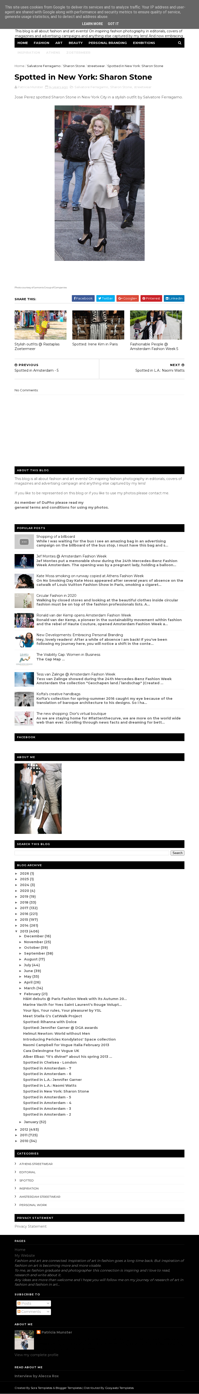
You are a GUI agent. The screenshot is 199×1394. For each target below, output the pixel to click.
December (34, 936)
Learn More (92, 24)
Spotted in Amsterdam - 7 (47, 1068)
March (30, 988)
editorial (27, 1172)
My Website (25, 1255)
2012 (24, 1129)
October (32, 947)
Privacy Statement (31, 1226)
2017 (24, 908)
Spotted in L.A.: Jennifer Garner (52, 1080)
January (31, 1122)
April (28, 982)
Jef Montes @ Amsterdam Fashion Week (71, 556)
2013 (24, 931)
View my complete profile (36, 1355)
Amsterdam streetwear (39, 1196)
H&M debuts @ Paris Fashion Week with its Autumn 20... (75, 999)
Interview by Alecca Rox (37, 1376)
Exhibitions (144, 43)
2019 (24, 896)
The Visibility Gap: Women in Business (68, 654)
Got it (113, 24)
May (28, 976)
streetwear (96, 66)
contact (155, 493)
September (35, 953)
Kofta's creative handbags (58, 694)
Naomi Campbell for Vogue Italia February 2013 (66, 1045)
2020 (25, 891)
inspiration (29, 1188)
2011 (24, 1135)
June (29, 971)
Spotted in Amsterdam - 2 (47, 1114)
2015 (24, 919)
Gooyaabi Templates (119, 1388)
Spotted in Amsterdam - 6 (47, 1074)
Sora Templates (41, 1388)
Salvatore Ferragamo (44, 66)
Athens (53, 52)
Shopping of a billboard (55, 536)
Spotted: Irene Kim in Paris (95, 344)
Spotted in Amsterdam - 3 (47, 1108)
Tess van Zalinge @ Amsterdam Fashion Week (75, 674)
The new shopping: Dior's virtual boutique (71, 713)
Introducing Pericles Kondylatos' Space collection (69, 1039)
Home (22, 43)
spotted (26, 1180)
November (34, 942)
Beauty (76, 43)
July (28, 965)
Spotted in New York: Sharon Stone (56, 1091)
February (32, 994)
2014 (25, 925)
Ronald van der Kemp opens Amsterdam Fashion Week (83, 615)
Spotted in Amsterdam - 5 (47, 1097)
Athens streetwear (36, 1164)
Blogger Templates (69, 1388)
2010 (24, 1141)
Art (59, 43)
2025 (25, 879)
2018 (24, 902)
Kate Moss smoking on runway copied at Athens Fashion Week (90, 576)
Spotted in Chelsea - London (50, 1062)
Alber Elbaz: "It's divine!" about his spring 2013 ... (67, 1056)
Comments (30, 1311)
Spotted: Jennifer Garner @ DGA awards (60, 1028)
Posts (25, 1303)
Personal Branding (108, 43)
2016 (24, 914)
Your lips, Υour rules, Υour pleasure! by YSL (62, 1010)
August (31, 959)
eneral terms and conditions (43, 507)
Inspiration (28, 52)
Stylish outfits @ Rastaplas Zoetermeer (37, 346)
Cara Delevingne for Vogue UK (51, 1051)
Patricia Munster (56, 1332)
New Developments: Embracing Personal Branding (79, 635)
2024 (25, 885)
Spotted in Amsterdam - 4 (47, 1103)
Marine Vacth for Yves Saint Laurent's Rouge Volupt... (72, 1004)
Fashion (41, 43)
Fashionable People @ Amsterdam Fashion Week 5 (154, 346)
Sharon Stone (74, 66)
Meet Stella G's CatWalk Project (52, 1016)
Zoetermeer (78, 52)
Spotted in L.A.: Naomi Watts (49, 1085)
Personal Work (33, 1205)
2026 (25, 873)
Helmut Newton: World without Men (56, 1033)
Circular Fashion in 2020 (56, 595)
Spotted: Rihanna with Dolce (50, 1022)
